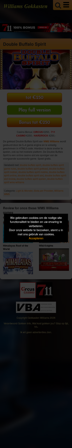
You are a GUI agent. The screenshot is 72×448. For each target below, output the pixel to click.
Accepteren (36, 238)
